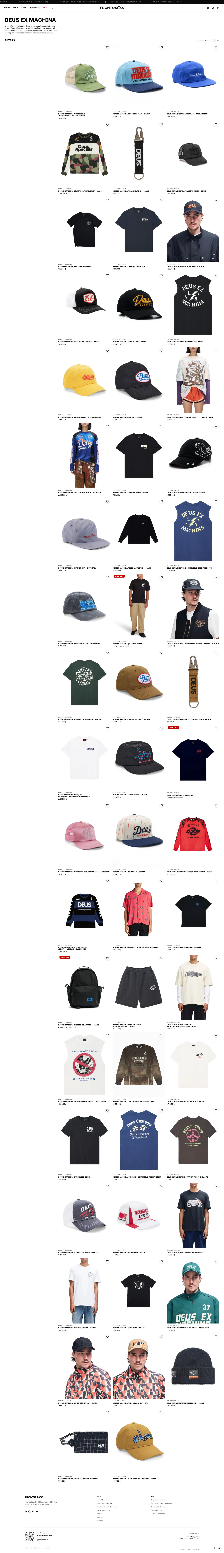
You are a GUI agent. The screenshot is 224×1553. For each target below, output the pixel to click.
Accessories (34, 8)
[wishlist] (203, 8)
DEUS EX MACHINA (65, 111)
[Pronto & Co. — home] (112, 8)
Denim (16, 8)
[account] (213, 8)
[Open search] (52, 8)
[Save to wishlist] (107, 47)
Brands (7, 8)
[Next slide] (107, 154)
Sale (45, 8)
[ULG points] (208, 8)
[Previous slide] (61, 154)
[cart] (218, 8)
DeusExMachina (173, 264)
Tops (23, 8)
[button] (207, 40)
